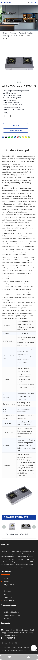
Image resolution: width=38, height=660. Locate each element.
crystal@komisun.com (11, 635)
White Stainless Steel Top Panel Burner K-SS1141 (12, 534)
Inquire (14, 125)
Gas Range (7, 618)
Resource (7, 591)
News (6, 594)
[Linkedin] (6, 643)
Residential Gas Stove (11, 612)
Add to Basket (14, 130)
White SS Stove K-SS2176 (26, 534)
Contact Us (8, 597)
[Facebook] (2, 643)
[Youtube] (12, 643)
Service (6, 588)
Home (6, 578)
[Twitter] (9, 643)
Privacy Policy (9, 600)
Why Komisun (9, 585)
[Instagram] (16, 643)
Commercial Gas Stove (12, 615)
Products (7, 581)
